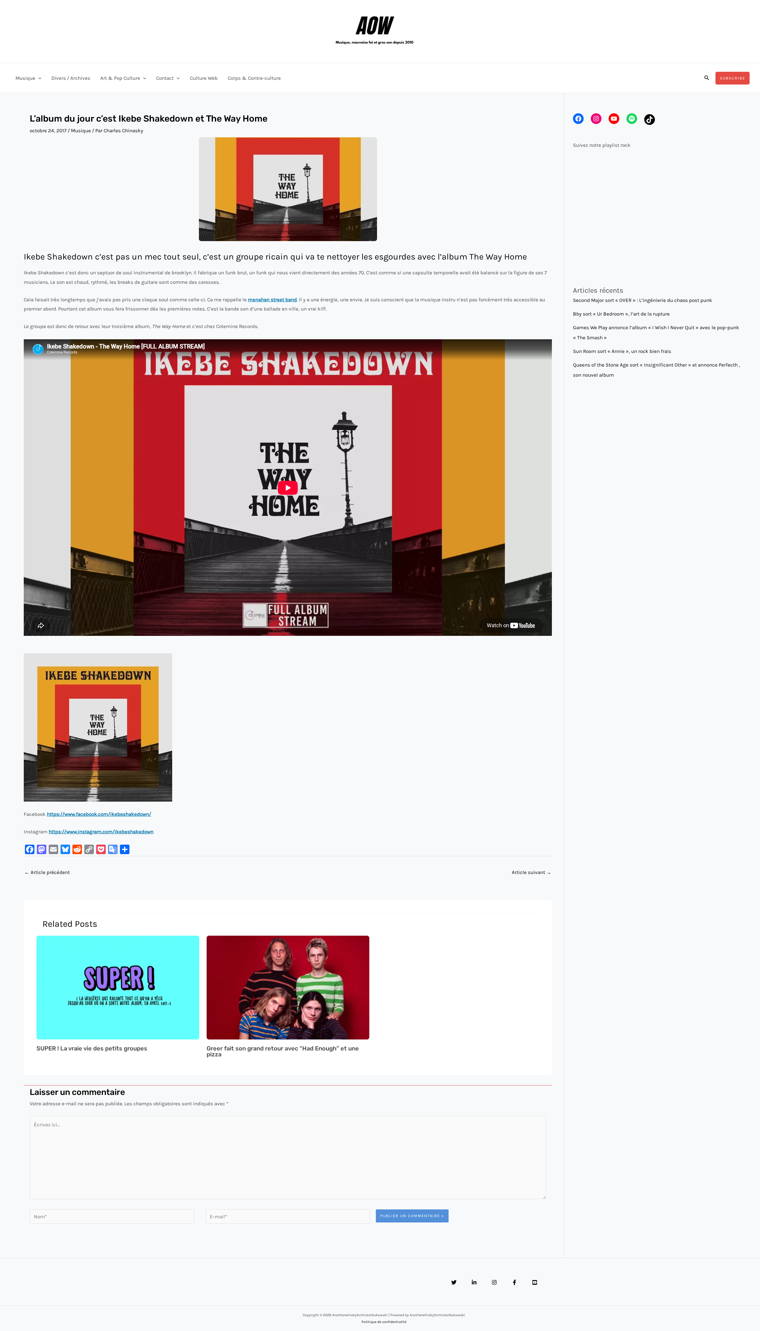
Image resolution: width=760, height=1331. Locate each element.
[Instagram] (494, 1282)
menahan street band (272, 299)
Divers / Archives (70, 78)
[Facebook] (514, 1282)
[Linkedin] (474, 1282)
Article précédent (47, 872)
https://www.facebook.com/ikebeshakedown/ (99, 814)
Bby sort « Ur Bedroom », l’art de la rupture (621, 314)
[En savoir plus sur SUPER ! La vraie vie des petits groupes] (118, 987)
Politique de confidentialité (384, 1322)
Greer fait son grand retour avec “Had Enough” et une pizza (283, 1051)
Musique (25, 78)
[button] (38, 78)
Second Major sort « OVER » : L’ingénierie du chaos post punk (642, 300)
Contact (165, 78)
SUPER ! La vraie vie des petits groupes (92, 1048)
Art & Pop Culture (120, 78)
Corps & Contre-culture (254, 78)
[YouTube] (534, 1282)
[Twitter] (454, 1282)
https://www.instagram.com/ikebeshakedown (101, 832)
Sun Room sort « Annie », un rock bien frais (622, 351)
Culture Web (204, 78)
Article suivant (531, 872)
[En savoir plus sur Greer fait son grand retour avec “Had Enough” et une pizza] (288, 987)
